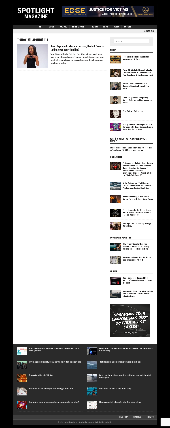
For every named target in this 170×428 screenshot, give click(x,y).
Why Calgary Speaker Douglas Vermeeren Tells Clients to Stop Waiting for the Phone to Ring (136, 246)
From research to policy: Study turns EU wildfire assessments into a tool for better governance (54, 349)
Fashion (94, 26)
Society (127, 26)
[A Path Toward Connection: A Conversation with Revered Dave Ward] (115, 86)
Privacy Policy (123, 417)
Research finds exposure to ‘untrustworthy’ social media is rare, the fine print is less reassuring (126, 349)
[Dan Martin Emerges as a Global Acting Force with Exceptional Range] (115, 199)
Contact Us (150, 417)
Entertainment (78, 26)
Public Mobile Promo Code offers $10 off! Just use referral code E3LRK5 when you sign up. (131, 148)
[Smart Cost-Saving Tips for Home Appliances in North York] (115, 260)
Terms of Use (137, 417)
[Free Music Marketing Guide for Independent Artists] (115, 59)
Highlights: (116, 156)
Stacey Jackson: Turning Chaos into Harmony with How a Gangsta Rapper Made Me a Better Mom (138, 127)
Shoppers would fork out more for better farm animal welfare (120, 402)
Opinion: (114, 271)
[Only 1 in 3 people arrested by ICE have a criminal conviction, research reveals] (22, 365)
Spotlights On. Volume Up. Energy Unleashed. (137, 224)
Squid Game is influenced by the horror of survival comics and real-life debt (137, 280)
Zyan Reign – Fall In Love (133, 111)
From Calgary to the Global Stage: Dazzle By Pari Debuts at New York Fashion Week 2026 (137, 212)
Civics (51, 26)
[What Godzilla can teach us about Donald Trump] (92, 391)
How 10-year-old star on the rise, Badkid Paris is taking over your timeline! (77, 48)
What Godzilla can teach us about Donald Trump (115, 388)
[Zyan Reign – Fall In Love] (115, 114)
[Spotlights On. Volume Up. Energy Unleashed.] (115, 226)
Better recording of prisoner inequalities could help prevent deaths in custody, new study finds (125, 376)
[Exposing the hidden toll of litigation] (22, 378)
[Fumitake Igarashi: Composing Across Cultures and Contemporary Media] (115, 100)
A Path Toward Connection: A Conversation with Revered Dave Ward (136, 86)
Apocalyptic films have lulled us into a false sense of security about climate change (138, 293)
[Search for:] (131, 41)
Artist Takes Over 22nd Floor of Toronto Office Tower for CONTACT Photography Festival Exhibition (137, 185)
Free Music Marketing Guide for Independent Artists (136, 57)
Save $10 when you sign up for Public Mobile (128, 140)
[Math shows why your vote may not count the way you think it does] (22, 391)
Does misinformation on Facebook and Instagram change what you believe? (54, 402)
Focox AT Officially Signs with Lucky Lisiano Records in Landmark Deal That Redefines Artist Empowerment (138, 72)
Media (105, 26)
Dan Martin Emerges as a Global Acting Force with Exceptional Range (138, 197)
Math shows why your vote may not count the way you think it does (51, 388)
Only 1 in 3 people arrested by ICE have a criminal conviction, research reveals (55, 361)
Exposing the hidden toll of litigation (41, 375)
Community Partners (120, 237)
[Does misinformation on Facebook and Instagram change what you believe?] (22, 405)
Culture (63, 26)
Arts (41, 26)
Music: (113, 50)
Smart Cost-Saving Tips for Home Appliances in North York (137, 258)
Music (116, 26)
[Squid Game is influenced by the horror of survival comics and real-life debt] (115, 281)
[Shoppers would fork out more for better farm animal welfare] (92, 405)
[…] (68, 62)
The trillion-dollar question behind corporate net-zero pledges (120, 361)
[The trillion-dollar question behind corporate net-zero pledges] (92, 365)
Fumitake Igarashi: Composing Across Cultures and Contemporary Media (137, 100)
